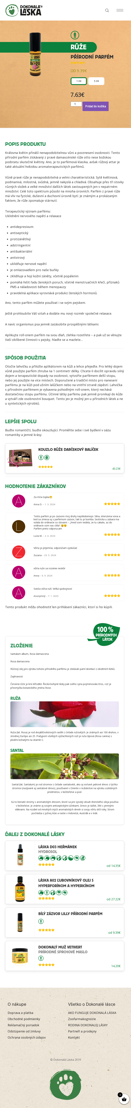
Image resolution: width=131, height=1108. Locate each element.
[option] (79, 81)
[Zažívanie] (82, 858)
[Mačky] (46, 858)
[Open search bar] (107, 10)
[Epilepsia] (58, 892)
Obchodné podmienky (24, 1019)
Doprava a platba (20, 1013)
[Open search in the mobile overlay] (106, 10)
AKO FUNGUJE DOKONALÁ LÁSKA (92, 1013)
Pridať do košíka (95, 106)
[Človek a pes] (58, 858)
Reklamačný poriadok (23, 1025)
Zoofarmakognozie (82, 1019)
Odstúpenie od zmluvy (24, 1031)
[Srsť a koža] (70, 858)
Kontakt (74, 1037)
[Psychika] (76, 858)
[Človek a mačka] (64, 858)
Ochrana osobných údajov (27, 1037)
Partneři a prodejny (82, 1031)
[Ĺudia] (75, 35)
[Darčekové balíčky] (46, 457)
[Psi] (40, 858)
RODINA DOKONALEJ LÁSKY (88, 1025)
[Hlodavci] (52, 858)
